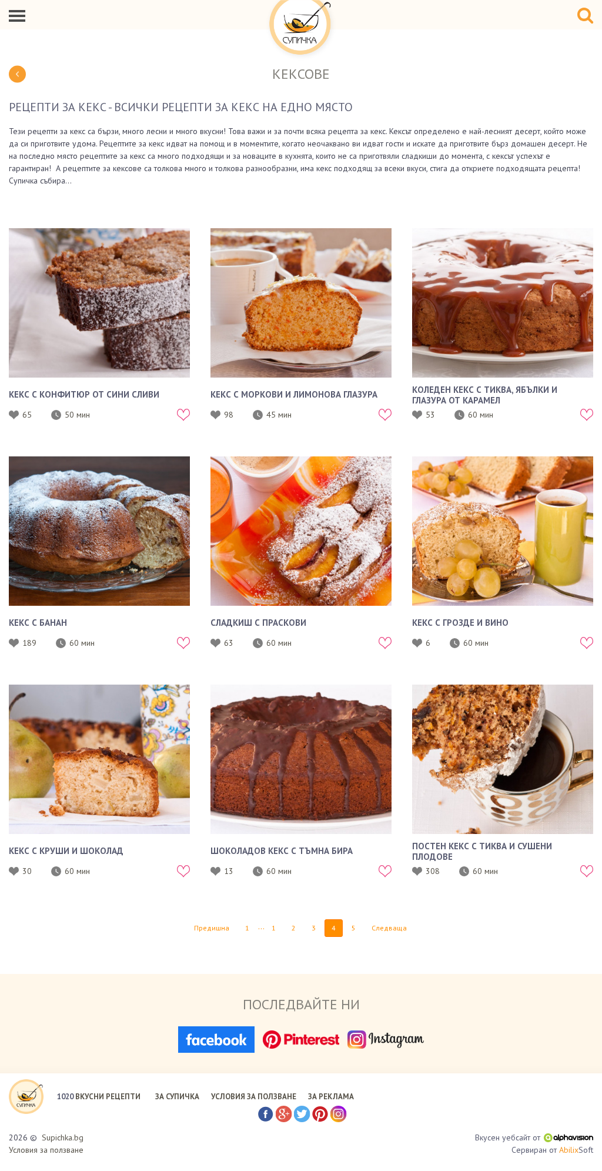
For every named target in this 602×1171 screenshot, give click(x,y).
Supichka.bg (62, 1137)
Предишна (211, 927)
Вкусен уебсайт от (507, 1137)
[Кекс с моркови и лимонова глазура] (301, 303)
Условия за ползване (46, 1150)
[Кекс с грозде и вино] (502, 531)
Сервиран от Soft (552, 1150)
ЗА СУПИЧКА (177, 1097)
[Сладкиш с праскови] (301, 531)
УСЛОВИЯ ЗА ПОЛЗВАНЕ (253, 1097)
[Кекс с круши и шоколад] (99, 759)
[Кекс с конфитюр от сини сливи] (99, 303)
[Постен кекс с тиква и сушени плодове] (502, 759)
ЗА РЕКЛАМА (331, 1097)
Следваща (389, 927)
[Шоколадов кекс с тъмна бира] (301, 759)
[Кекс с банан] (99, 531)
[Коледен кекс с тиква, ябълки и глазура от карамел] (502, 303)
